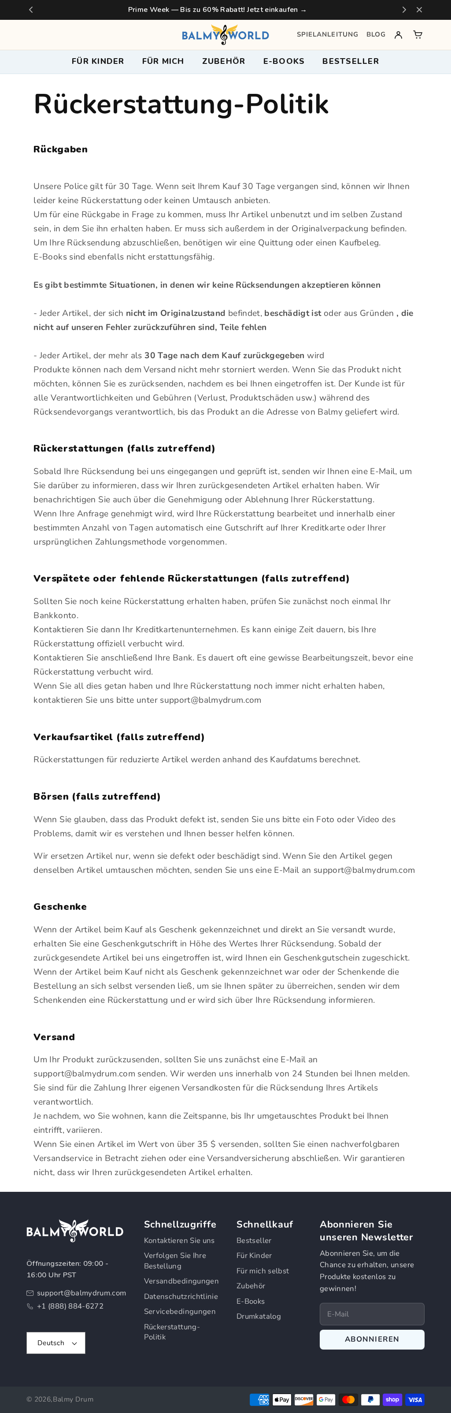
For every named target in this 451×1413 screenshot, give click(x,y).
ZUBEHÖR (224, 61)
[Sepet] (418, 34)
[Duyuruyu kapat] (419, 9)
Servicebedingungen (180, 1311)
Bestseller (350, 61)
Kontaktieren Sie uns (179, 1240)
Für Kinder (254, 1255)
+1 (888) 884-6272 (70, 1306)
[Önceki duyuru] (30, 9)
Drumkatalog (259, 1316)
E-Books (251, 1301)
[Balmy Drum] (225, 34)
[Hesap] (398, 34)
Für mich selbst (263, 1271)
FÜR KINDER (98, 61)
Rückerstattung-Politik (172, 1332)
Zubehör (251, 1286)
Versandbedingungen (181, 1281)
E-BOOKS (284, 61)
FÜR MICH (163, 61)
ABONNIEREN (372, 1339)
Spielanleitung (328, 34)
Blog (376, 34)
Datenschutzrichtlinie (181, 1296)
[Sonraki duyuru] (404, 9)
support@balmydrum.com (81, 1293)
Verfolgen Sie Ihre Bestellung (175, 1260)
